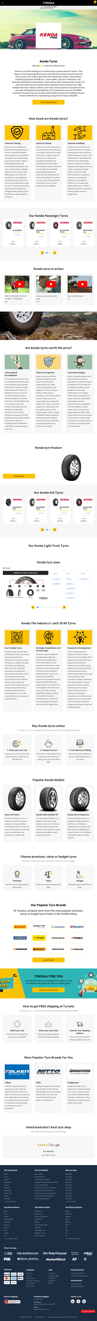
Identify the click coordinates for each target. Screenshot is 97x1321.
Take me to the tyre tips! (48, 990)
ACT (66, 1233)
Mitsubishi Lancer (40, 1233)
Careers (28, 1276)
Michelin (6, 1185)
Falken (8, 1082)
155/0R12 (70, 593)
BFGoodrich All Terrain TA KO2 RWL (45, 1188)
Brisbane (68, 1216)
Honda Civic (38, 1214)
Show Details (19, 476)
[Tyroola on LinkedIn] (73, 1301)
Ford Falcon (38, 1211)
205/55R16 (68, 1174)
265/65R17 (68, 1185)
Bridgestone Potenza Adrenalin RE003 (46, 1182)
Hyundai (6, 1225)
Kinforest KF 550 (40, 1177)
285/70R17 (68, 1196)
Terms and (33, 1281)
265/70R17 (68, 1190)
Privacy (30, 1283)
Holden (6, 1233)
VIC (66, 1227)
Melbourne (68, 1214)
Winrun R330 (38, 1174)
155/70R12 (70, 598)
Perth (67, 1219)
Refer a (30, 1286)
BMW (5, 1211)
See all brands (48, 960)
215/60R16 (68, 1177)
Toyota (6, 1216)
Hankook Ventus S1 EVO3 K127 (44, 1190)
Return (50, 1283)
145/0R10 (56, 584)
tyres (59, 150)
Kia (5, 1236)
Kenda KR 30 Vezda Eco (78, 814)
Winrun (6, 1174)
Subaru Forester (39, 1236)
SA (66, 1236)
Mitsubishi (7, 1222)
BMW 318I (38, 1227)
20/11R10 (56, 579)
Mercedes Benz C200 (41, 1225)
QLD (66, 1230)
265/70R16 (68, 1188)
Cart (96, 1)
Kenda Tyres (9, 147)
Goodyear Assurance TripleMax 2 (45, 1196)
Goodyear (7, 1199)
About (29, 1273)
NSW (66, 1225)
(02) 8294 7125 (38, 1299)
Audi (5, 1230)
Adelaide (68, 1222)
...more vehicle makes (10, 1238)
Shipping (51, 1280)
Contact (51, 1273)
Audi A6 (37, 1222)
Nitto (38, 1082)
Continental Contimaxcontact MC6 (45, 1193)
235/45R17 (68, 1179)
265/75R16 (68, 1193)
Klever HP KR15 (12, 814)
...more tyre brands (10, 1201)
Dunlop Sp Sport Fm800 (42, 1199)
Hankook (7, 1188)
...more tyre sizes (70, 1201)
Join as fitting (77, 1273)
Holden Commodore (41, 1216)
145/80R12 (70, 588)
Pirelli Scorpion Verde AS (42, 1179)
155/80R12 (84, 579)
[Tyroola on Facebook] (78, 1301)
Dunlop (6, 1196)
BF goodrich (7, 1190)
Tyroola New (77, 1286)
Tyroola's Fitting (79, 1276)
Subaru (6, 1227)
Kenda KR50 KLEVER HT (47, 814)
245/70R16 (68, 1182)
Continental (7, 1193)
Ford (5, 1214)
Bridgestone (73, 1082)
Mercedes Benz (8, 1219)
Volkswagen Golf (40, 1230)
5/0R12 (69, 579)
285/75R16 (68, 1199)
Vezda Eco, (11, 663)
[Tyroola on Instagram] (84, 1301)
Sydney (67, 1211)
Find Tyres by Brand (48, 102)
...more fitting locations (72, 1238)
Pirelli (6, 1177)
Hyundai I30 (38, 1219)
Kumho (6, 1179)
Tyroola (30, 1278)
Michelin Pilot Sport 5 (41, 1185)
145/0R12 (70, 584)
